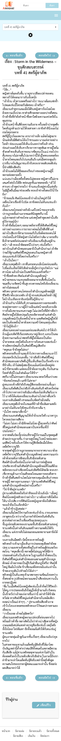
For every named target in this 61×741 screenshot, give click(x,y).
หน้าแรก (6, 730)
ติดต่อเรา (44, 735)
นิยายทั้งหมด (53, 730)
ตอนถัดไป (45, 55)
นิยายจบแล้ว (35, 730)
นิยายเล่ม (19, 730)
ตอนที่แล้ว (15, 55)
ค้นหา (51, 5)
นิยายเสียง (18, 735)
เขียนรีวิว (45, 705)
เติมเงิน (31, 735)
